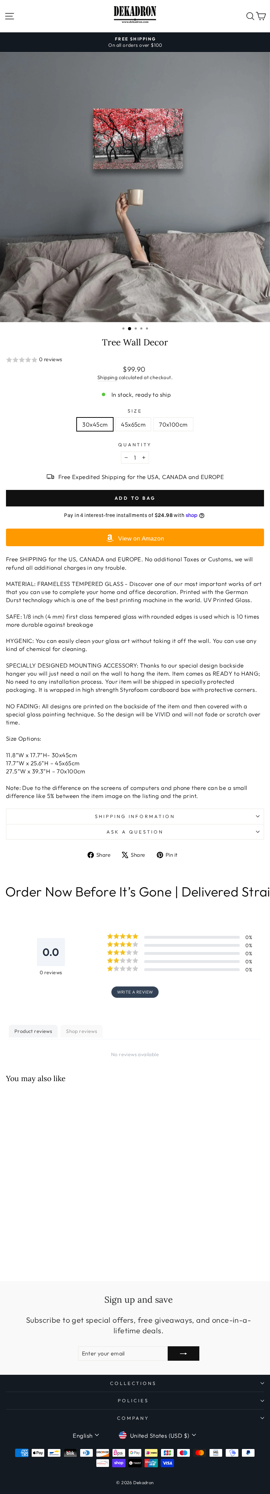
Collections (133, 1383)
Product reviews (33, 1031)
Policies (133, 1400)
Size (135, 411)
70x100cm (173, 424)
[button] (135, 360)
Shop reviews (81, 1031)
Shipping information (135, 816)
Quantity (135, 444)
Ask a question (135, 832)
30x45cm (95, 424)
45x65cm (133, 424)
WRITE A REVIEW (135, 992)
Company (133, 1418)
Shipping (107, 377)
